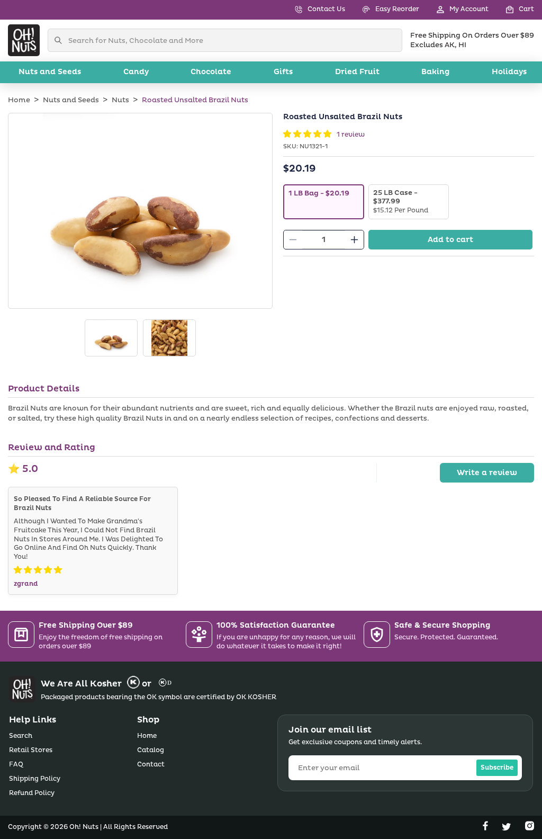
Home (19, 100)
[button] (511, 9)
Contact (151, 765)
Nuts (120, 100)
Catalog (150, 750)
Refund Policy (32, 793)
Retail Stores (30, 750)
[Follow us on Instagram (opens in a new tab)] (529, 828)
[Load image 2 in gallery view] (169, 337)
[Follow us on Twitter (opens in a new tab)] (507, 828)
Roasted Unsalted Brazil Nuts (195, 100)
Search (20, 736)
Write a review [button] (487, 472)
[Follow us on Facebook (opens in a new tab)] (486, 828)
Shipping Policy (34, 779)
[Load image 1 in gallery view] (111, 337)
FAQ (16, 765)
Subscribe (497, 768)
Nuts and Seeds (71, 100)
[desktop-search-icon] (61, 40)
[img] (38, 570)
